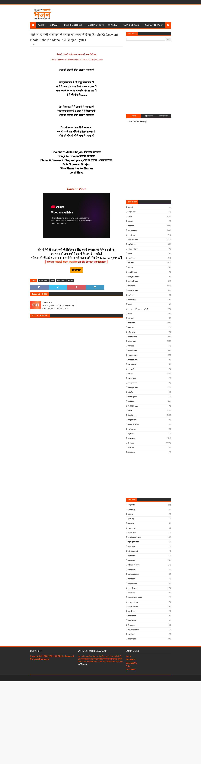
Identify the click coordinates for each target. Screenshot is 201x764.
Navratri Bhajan (154, 25)
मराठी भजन (131, 327)
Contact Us (131, 663)
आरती (130, 217)
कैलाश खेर (131, 523)
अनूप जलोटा (131, 505)
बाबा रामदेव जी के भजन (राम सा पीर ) (138, 309)
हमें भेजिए (76, 270)
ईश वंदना (130, 221)
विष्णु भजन (131, 401)
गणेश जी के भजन (133, 240)
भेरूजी (130, 314)
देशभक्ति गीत (131, 286)
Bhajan (54, 25)
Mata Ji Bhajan (131, 25)
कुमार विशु (131, 519)
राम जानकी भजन (132, 369)
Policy (129, 666)
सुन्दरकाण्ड (131, 434)
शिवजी (52, 281)
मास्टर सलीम (131, 570)
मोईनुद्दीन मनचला (132, 583)
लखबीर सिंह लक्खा (133, 607)
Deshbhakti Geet (73, 25)
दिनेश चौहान (131, 546)
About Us (130, 660)
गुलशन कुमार (131, 528)
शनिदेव (130, 411)
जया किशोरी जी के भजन (134, 537)
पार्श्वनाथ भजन (132, 300)
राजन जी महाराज (132, 588)
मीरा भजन (131, 346)
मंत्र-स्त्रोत (131, 323)
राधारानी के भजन (132, 360)
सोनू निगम (131, 634)
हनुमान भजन (131, 438)
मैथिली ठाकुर (131, 579)
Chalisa (112, 25)
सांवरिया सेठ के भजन (133, 424)
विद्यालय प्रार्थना (132, 397)
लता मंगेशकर (131, 611)
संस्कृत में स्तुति (132, 420)
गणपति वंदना (131, 235)
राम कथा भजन (132, 364)
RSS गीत (131, 207)
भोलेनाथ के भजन (43, 281)
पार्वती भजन (131, 295)
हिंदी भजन (70, 281)
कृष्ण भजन (131, 226)
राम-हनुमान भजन (133, 387)
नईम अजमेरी (131, 556)
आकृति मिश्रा (131, 510)
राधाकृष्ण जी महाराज (133, 602)
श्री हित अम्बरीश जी (133, 630)
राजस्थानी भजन (132, 351)
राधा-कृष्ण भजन (132, 355)
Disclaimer (131, 669)
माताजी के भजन (132, 337)
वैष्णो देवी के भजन (133, 406)
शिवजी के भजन (60, 281)
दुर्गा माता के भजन (133, 281)
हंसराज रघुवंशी (132, 639)
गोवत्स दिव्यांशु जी (132, 249)
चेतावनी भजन (131, 258)
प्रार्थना (130, 304)
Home (128, 656)
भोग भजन (130, 318)
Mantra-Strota (95, 25)
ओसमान (130, 514)
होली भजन (131, 448)
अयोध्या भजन (131, 212)
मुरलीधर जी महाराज (133, 574)
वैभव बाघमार (131, 625)
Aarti (41, 25)
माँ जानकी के (131, 332)
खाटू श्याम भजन (132, 230)
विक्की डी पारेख (132, 616)
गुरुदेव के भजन (132, 244)
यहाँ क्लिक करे (82, 664)
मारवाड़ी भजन (132, 341)
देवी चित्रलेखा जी (133, 551)
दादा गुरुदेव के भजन (133, 277)
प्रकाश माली (131, 560)
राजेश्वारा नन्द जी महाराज (135, 597)
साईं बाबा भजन (132, 429)
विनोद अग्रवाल (132, 620)
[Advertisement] (121, 13)
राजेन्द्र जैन (131, 593)
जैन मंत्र (130, 267)
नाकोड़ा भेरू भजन (133, 290)
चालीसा (130, 253)
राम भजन (130, 374)
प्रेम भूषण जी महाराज (133, 565)
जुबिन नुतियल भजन (133, 542)
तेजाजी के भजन (132, 272)
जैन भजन (130, 263)
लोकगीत (130, 392)
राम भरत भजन (132, 378)
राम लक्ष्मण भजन (132, 383)
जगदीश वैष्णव (132, 533)
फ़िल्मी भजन (131, 452)
